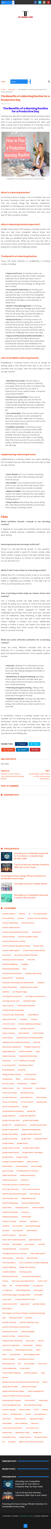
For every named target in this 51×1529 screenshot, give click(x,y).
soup (43, 1373)
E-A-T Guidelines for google (24, 1061)
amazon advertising (10, 923)
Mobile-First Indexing (27, 1267)
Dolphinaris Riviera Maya (28, 1056)
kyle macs (23, 1235)
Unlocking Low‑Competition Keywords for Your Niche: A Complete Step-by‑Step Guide (31, 856)
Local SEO (41, 1244)
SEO (19, 1364)
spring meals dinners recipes (13, 1391)
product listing (23, 1336)
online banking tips (23, 1290)
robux (4, 1354)
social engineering (9, 1368)
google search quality (31, 1148)
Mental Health (7, 1258)
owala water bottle (9, 1304)
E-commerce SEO (9, 1065)
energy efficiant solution (11, 1074)
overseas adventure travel (25, 1299)
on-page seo (7, 1290)
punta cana (30, 1341)
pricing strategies (28, 1331)
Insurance (25, 1212)
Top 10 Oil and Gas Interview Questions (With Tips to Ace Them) (31, 865)
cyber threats (7, 1038)
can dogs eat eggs (20, 992)
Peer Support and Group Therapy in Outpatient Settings (23, 1313)
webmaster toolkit (22, 1432)
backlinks (24, 964)
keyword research (9, 1235)
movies (5, 1281)
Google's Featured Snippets (13, 1162)
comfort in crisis (8, 1024)
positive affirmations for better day (16, 1327)
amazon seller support (11, 950)
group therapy (36, 1166)
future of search (27, 1102)
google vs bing (22, 1157)
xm (3, 1442)
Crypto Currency (8, 1033)
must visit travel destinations (22, 1281)
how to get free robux (10, 1189)
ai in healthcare (8, 918)
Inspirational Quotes (10, 1212)
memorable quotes (37, 1253)
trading (45, 1410)
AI (29, 914)
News (4, 1286)
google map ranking (10, 1134)
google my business (10, 1139)
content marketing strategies (29, 1024)
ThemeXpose (30, 1521)
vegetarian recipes (36, 1419)
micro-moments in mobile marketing (33, 1263)
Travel (4, 1414)
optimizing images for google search (16, 1295)
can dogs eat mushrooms (35, 996)
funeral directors (26, 1097)
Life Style (12, 89)
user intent (6, 1419)
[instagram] (44, 2)
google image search (10, 1129)
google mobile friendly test (31, 1134)
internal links (26, 1217)
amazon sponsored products (34, 950)
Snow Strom (42, 1364)
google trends (7, 1157)
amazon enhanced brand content (15, 932)
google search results (10, 1152)
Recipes (39, 1345)
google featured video (38, 1125)
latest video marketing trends (13, 1240)
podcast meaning (9, 1322)
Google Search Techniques (32, 1152)
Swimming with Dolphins (11, 1400)
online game (38, 1290)
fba (18, 1088)
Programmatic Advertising (12, 1341)
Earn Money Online (26, 1065)
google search (22, 1143)
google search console (11, 1148)
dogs (38, 1051)
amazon (21, 918)
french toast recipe (9, 1093)
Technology (43, 1400)
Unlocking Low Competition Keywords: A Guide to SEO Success (31, 896)
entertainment (30, 1074)
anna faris (31, 960)
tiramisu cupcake (9, 1410)
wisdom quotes (25, 1437)
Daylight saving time (32, 1047)
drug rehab (6, 1061)
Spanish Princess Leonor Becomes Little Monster (20, 1382)
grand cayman (32, 1162)
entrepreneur (7, 1079)
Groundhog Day (22, 1166)
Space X (5, 1377)
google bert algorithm (27, 1116)
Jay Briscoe (34, 1221)
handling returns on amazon (27, 1171)
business (5, 992)
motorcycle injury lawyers (31, 1276)
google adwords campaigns (13, 1111)
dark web (36, 1042)
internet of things (9, 1221)
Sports (44, 1382)
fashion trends (8, 1088)
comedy (34, 1019)
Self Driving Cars (8, 1364)
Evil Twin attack (8, 1084)
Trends (28, 1414)
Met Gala (19, 1258)
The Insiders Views (25, 1516)
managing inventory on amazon (14, 1253)
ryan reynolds (15, 1354)
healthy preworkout (9, 1180)
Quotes (41, 1341)
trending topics (16, 1414)
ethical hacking (29, 1079)
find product (27, 1088)
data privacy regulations (11, 1047)
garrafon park (42, 1102)
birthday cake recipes (33, 973)
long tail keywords (9, 1249)
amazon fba (36, 932)
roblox (38, 1350)
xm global (11, 1442)
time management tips (11, 1405)
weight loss (37, 1432)
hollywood (24, 1180)
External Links (22, 1084)
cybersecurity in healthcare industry (16, 1042)
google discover (20, 1125)
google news (26, 1139)
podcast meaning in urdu (29, 1322)
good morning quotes (10, 1106)
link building (17, 1244)
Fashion (34, 1084)
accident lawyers (8, 914)
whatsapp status (9, 1437)
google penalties (40, 1139)
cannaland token (29, 1001)
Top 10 (36, 1410)
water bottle (7, 1432)
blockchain (20, 978)
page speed (24, 1304)
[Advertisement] (25, 51)
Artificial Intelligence (10, 964)
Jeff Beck (5, 1226)
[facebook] (35, 2)
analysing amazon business (13, 960)
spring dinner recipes (10, 1387)
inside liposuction (22, 1207)
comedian (23, 1019)
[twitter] (39, 2)
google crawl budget (31, 1120)
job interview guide (33, 1226)
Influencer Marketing (10, 1203)
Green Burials (7, 1166)
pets (4, 1318)
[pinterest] (48, 2)
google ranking (8, 1143)
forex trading (40, 1088)
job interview (17, 1226)
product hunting (8, 1336)
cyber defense (23, 1033)
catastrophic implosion (26, 1005)
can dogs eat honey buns (12, 996)
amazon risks (38, 946)
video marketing (21, 1423)
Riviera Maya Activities (24, 1350)
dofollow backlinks (25, 1051)
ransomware (28, 1345)
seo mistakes (29, 1364)
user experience (40, 1414)
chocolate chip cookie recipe (13, 1015)
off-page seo (38, 1286)
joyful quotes (18, 1230)
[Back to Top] (25, 1526)
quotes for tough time (11, 1345)
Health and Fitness (9, 1175)
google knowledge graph (31, 1129)
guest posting (7, 1171)
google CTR (6, 1125)
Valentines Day (20, 1419)
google (25, 1106)
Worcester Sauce (40, 1437)
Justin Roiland (31, 1230)
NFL (11, 1286)
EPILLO (18, 1079)
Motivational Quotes (10, 1276)
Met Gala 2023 (32, 1258)
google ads (31, 1111)
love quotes (24, 1249)
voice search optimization (12, 1428)
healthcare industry (27, 1175)
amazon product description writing (16, 946)
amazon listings (8, 937)
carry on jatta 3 (8, 1005)
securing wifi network (26, 1359)
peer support (7, 1309)
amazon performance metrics (14, 941)
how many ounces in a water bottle (16, 1185)
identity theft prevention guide (14, 1194)
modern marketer (9, 1272)
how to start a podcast (31, 1189)
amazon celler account (11, 927)
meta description (9, 1263)
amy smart (6, 955)
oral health (38, 1295)
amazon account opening (37, 918)
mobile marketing (9, 1267)
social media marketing (11, 1373)
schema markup (8, 1359)
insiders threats (38, 1207)
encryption (22, 1070)
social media (24, 1368)
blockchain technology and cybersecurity (18, 983)
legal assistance (35, 1240)
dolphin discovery (9, 1056)
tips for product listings (33, 1405)
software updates (31, 1373)
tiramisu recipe (24, 1410)
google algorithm (9, 1116)
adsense (22, 914)
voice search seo (32, 1428)
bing (24, 969)
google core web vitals (11, 1120)
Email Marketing (8, 1070)
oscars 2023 (6, 1299)
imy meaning (35, 1194)
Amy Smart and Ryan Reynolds (26, 955)
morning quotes (25, 1272)
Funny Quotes (41, 1097)
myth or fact (42, 1281)
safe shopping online (32, 1354)
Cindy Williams (33, 1015)
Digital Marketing (8, 1051)
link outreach (30, 1244)
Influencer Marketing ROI (30, 1203)
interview (22, 1221)
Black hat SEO (7, 978)
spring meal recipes (29, 1387)
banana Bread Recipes (10, 969)
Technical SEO (30, 1400)
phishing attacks (15, 1318)
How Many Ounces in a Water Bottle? (30, 884)
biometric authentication (12, 973)
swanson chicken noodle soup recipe (16, 1396)
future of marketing (9, 1102)
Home (3, 82)
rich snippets (7, 1350)
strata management (36, 1391)
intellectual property (10, 1217)
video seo (34, 1423)
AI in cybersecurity (40, 914)
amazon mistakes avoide (28, 937)
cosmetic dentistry (27, 1028)
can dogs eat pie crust (11, 1001)
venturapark (7, 1423)
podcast (29, 1318)
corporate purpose (9, 1028)
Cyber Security (38, 1033)
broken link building (9, 987)
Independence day (28, 1198)
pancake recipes (39, 1304)
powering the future (10, 1331)
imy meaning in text (10, 1198)
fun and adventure (9, 1097)
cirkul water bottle (9, 1019)
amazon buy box (27, 923)
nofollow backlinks (22, 1286)
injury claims (7, 1207)
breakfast (41, 983)
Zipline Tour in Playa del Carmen (31, 1442)
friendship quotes (27, 1093)
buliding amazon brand (29, 987)
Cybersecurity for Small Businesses (29, 1038)
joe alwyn (6, 1230)
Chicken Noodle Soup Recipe (13, 1010)
